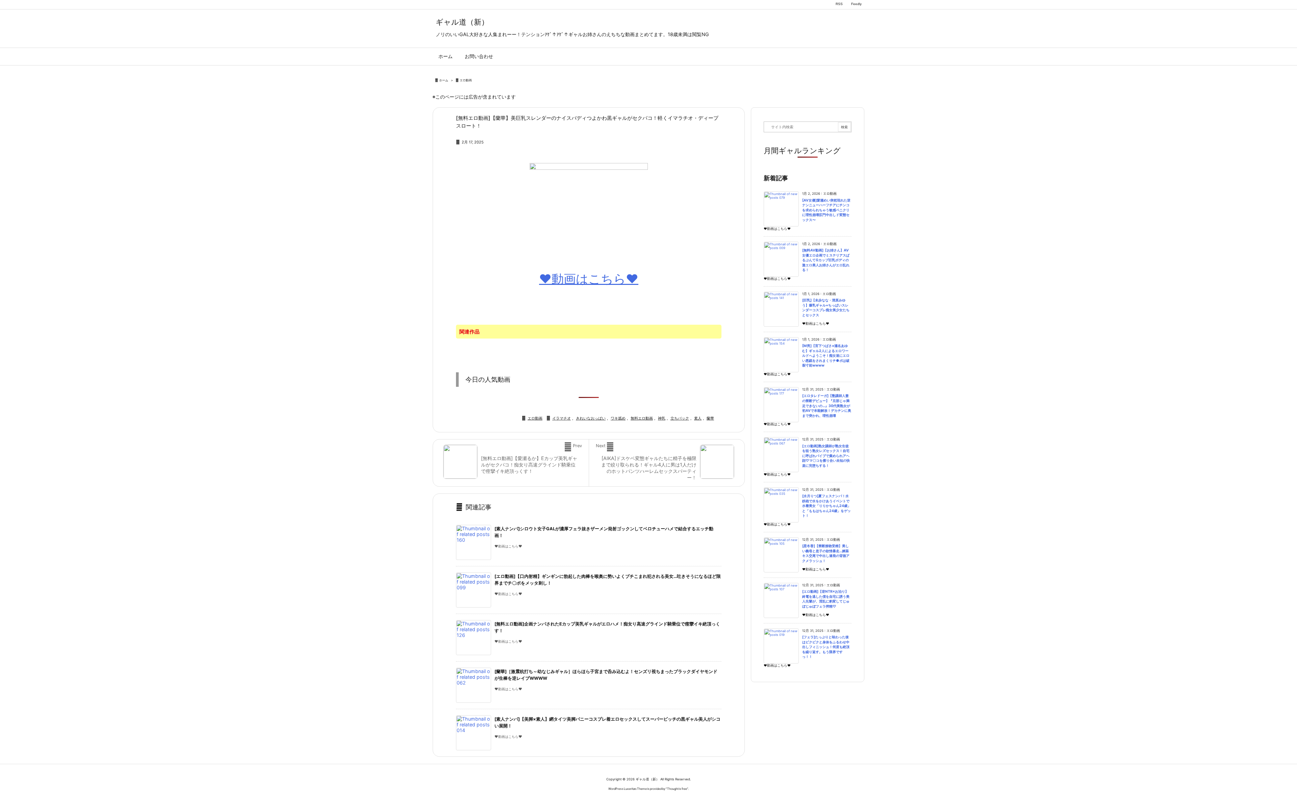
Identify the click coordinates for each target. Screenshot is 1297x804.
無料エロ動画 (642, 418)
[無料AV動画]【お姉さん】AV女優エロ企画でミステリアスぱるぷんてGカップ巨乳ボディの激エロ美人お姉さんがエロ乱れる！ (825, 260)
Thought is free (677, 788)
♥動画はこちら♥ (588, 278)
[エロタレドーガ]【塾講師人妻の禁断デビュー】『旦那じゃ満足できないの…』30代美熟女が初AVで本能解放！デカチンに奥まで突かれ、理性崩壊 (826, 406)
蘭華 (710, 418)
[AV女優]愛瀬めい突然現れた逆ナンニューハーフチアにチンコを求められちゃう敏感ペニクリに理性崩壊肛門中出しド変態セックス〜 (826, 210)
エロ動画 (466, 80)
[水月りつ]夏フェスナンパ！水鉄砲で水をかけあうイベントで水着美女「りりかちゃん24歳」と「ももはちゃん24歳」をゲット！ (826, 506)
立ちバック (679, 418)
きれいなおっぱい (591, 418)
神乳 (661, 418)
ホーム (443, 80)
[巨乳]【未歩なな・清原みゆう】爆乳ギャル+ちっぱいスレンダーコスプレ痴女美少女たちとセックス (825, 307)
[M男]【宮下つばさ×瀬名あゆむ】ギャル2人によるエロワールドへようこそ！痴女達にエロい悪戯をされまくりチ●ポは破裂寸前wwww (825, 356)
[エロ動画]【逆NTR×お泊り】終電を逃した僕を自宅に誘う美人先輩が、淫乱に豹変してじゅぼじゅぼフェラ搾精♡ (825, 599)
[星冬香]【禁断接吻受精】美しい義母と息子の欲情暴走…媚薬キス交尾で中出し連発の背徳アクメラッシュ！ (825, 553)
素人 (698, 418)
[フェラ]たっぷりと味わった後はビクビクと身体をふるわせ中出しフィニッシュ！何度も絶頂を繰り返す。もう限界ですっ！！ (825, 647)
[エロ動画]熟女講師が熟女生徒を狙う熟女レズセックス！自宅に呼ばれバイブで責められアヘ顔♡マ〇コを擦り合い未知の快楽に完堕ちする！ (826, 456)
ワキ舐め (618, 418)
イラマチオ (561, 418)
